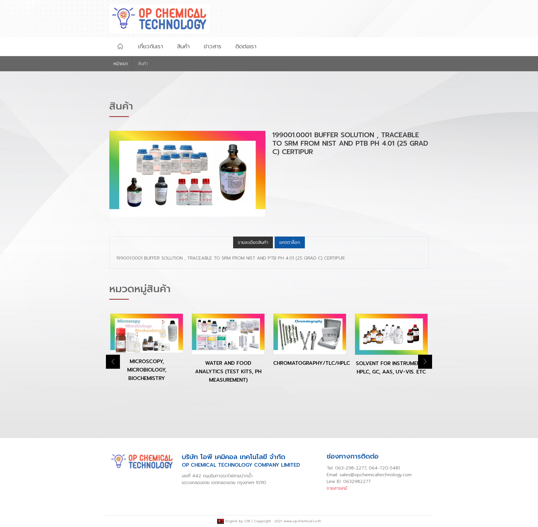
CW (247, 521)
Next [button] (425, 362)
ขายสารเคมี (337, 488)
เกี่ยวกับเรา (150, 46)
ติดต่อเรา (245, 46)
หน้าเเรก (120, 63)
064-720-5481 (384, 468)
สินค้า (183, 46)
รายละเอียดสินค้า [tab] (253, 242)
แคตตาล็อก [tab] (289, 242)
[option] (146, 352)
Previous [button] (113, 362)
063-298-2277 (350, 468)
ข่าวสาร (212, 46)
